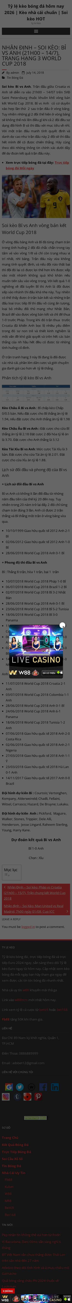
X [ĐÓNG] (8, 1291)
